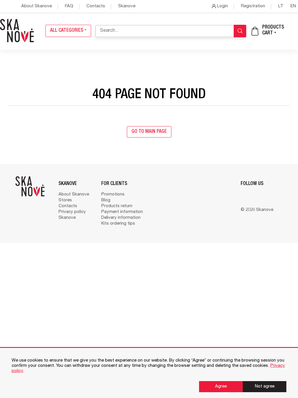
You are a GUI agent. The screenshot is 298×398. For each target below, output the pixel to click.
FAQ (69, 6)
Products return (116, 206)
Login (222, 6)
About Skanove (36, 6)
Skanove (126, 6)
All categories (67, 30)
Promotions (113, 194)
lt (281, 6)
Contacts (95, 6)
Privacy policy (72, 212)
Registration (253, 6)
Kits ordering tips (118, 223)
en (293, 6)
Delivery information (121, 218)
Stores (65, 200)
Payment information (122, 212)
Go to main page (149, 131)
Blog (105, 200)
